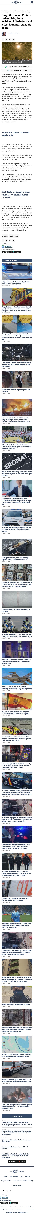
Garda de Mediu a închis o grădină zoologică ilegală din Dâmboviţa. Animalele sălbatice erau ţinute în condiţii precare (17, 1029)
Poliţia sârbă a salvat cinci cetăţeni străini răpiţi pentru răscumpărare (16, 283)
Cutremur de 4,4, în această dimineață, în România (16, 610)
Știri (10, 10)
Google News (8, 246)
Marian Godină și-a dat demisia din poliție (16, 1004)
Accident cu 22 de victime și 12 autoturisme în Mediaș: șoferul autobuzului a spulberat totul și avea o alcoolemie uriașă (17, 952)
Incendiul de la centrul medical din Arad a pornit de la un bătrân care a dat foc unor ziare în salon (16, 661)
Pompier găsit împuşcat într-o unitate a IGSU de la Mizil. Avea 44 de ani (15, 899)
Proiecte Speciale (17, 1185)
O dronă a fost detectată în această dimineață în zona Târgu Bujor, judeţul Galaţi (17, 688)
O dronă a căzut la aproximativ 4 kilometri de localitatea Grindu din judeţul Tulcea (16, 1055)
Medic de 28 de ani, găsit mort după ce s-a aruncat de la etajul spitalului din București (16, 1080)
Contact (25, 1207)
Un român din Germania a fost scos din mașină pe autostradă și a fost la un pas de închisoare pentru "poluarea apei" (16, 873)
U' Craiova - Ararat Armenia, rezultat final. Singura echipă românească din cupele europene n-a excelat (16, 925)
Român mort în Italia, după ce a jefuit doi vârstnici (16, 390)
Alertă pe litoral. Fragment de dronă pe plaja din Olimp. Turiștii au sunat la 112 (15, 559)
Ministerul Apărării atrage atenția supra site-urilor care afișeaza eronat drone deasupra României (17, 473)
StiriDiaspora (5, 10)
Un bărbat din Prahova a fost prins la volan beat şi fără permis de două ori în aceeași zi (17, 636)
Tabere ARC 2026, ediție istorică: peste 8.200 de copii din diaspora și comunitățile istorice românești (16, 447)
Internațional (14, 1176)
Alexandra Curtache (14, 33)
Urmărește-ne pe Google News (18, 70)
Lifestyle (27, 1176)
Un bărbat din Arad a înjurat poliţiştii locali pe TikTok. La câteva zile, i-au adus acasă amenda (16, 529)
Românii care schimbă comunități (23, 1181)
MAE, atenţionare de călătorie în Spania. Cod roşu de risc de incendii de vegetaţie (16, 713)
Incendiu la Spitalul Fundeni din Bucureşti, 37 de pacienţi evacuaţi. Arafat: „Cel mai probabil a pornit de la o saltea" (16, 765)
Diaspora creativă (6, 1181)
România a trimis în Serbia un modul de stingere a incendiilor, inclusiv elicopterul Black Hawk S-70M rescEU (16, 739)
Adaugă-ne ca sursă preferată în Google (18, 66)
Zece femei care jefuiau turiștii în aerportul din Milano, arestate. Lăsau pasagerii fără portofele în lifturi (17, 1106)
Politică (6, 1176)
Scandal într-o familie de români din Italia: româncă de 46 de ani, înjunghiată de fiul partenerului (16, 364)
